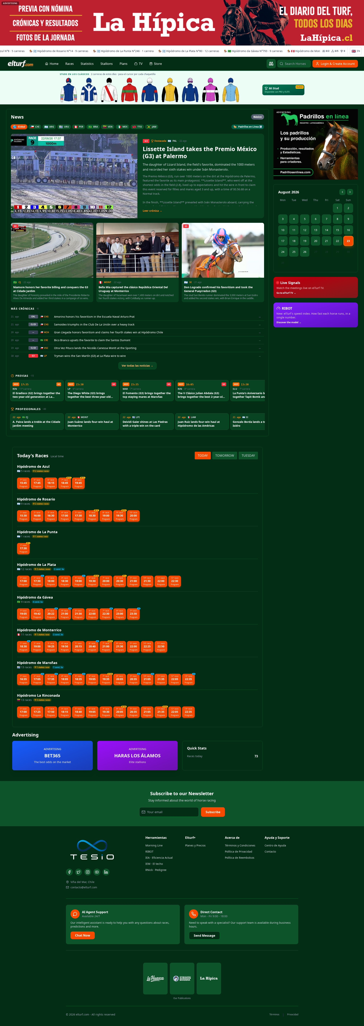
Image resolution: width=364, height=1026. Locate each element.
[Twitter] (78, 872)
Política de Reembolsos (239, 857)
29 (337, 252)
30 (348, 252)
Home (54, 64)
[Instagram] (87, 872)
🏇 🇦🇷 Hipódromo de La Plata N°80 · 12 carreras (187, 51)
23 (348, 241)
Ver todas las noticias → (137, 365)
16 (348, 230)
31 (282, 262)
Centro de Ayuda (275, 845)
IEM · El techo (154, 864)
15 (337, 230)
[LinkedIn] (106, 872)
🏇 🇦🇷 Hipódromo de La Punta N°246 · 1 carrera (122, 51)
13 (315, 230)
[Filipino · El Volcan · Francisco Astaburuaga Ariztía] (231, 90)
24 (282, 252)
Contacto (270, 851)
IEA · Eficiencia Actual (159, 857)
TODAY (203, 455)
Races (69, 64)
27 (315, 252)
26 (304, 252)
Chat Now (82, 935)
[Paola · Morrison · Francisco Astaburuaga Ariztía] (150, 90)
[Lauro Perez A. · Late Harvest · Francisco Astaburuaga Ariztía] (190, 90)
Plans (123, 64)
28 (326, 252)
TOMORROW (224, 455)
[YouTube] (96, 872)
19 (304, 241)
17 (282, 241)
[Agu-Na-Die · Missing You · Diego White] (109, 90)
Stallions (107, 64)
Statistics (87, 64)
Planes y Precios (195, 845)
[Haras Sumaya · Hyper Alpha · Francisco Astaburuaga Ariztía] (130, 90)
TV (141, 64)
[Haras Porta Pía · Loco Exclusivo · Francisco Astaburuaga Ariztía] (211, 90)
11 (293, 230)
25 (293, 252)
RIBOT (149, 851)
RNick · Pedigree (155, 870)
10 (282, 230)
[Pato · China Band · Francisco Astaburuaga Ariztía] (170, 90)
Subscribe (213, 812)
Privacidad (292, 1014)
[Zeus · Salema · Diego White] (69, 90)
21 (326, 241)
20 (315, 241)
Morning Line (154, 845)
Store (158, 64)
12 (304, 230)
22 (337, 241)
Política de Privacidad (238, 851)
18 (293, 241)
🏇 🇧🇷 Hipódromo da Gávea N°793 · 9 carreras (252, 51)
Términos (274, 1014)
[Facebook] (69, 872)
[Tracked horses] (271, 63)
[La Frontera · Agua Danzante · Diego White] (89, 90)
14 (326, 230)
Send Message (204, 935)
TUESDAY (248, 455)
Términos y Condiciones (240, 845)
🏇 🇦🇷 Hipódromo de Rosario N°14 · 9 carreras (58, 51)
